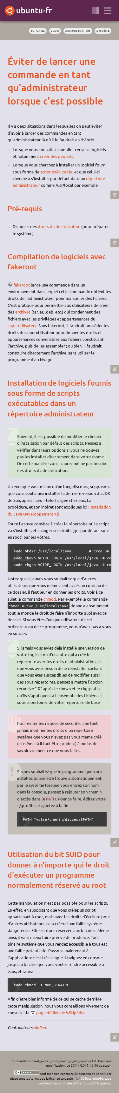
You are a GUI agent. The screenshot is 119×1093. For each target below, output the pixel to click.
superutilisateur (22, 325)
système (102, 30)
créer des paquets (56, 156)
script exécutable (56, 171)
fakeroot (21, 284)
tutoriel (38, 30)
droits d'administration (59, 226)
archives (22, 311)
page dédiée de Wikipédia (60, 1012)
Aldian (40, 1027)
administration (77, 30)
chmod (49, 599)
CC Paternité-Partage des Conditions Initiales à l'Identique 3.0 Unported (74, 1080)
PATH (51, 798)
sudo (55, 30)
